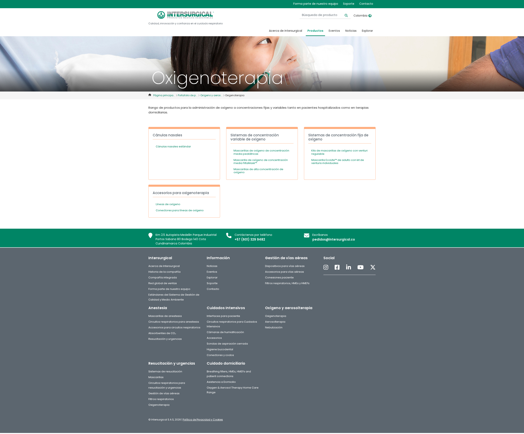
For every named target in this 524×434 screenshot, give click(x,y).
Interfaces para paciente (223, 316)
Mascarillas (156, 377)
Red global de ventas (162, 283)
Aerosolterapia (275, 322)
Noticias (351, 31)
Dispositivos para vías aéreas (285, 266)
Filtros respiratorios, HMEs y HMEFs (287, 283)
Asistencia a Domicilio (221, 382)
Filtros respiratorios (161, 399)
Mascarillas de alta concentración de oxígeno (258, 170)
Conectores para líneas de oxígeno (180, 210)
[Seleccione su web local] (370, 15)
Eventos (334, 31)
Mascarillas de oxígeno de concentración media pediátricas (261, 152)
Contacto (366, 4)
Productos (315, 31)
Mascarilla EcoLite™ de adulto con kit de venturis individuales (337, 161)
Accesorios (214, 338)
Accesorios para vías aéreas (284, 272)
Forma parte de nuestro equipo (315, 4)
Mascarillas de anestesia (165, 316)
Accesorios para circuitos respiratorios (174, 327)
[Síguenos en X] (373, 267)
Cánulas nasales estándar (173, 146)
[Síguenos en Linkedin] (348, 267)
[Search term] (343, 15)
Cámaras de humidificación (225, 332)
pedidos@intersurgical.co (333, 239)
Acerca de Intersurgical (285, 31)
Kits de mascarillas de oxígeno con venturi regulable (339, 152)
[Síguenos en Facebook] (337, 267)
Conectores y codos (220, 355)
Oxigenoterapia (275, 316)
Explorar (367, 31)
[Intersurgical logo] (185, 15)
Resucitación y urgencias (165, 339)
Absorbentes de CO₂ (162, 333)
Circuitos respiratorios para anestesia (173, 322)
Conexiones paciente (279, 277)
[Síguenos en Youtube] (360, 267)
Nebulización (273, 327)
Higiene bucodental (220, 349)
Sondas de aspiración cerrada (227, 344)
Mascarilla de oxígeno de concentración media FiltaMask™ (261, 161)
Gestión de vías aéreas (164, 393)
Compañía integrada (162, 277)
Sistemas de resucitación (165, 371)
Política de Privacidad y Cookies (203, 419)
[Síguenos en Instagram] (325, 267)
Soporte (348, 4)
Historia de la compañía (164, 272)
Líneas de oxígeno (168, 204)
